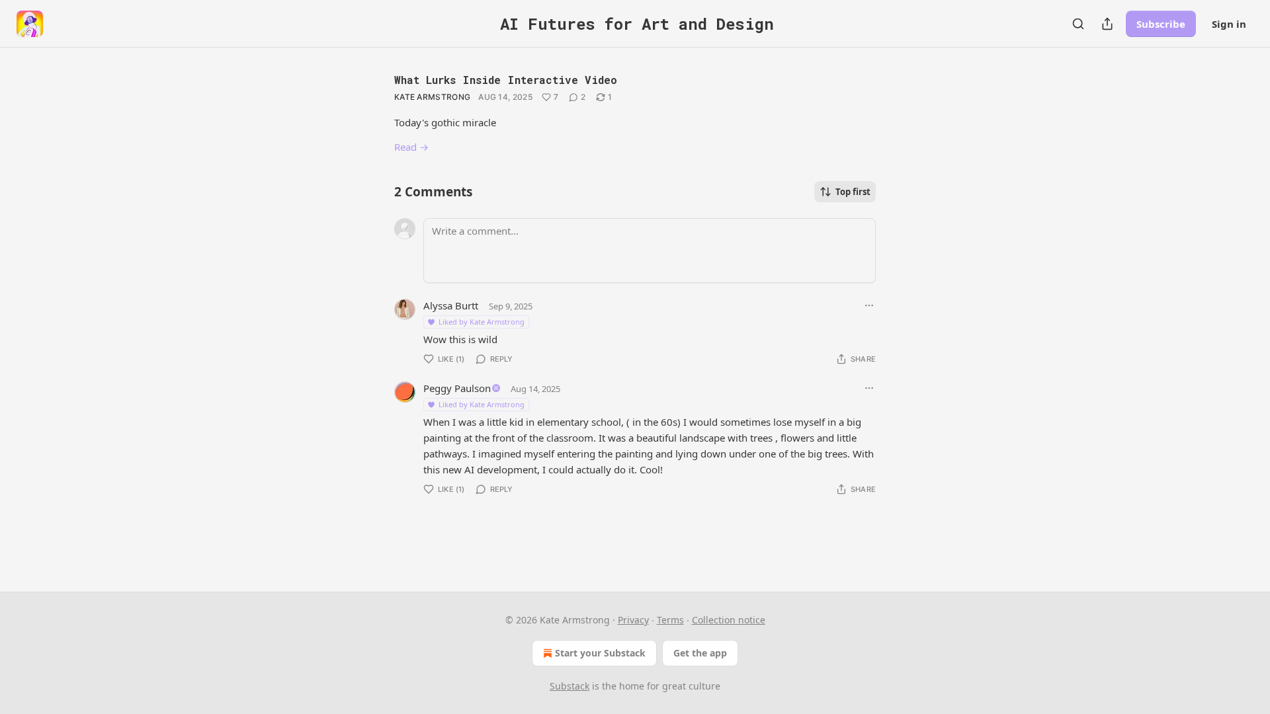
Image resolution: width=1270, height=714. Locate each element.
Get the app (700, 653)
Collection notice (728, 620)
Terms (670, 620)
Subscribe (1160, 23)
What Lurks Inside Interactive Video (505, 80)
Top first (852, 192)
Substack (569, 686)
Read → (411, 146)
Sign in (1229, 23)
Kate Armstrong (432, 97)
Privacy (633, 620)
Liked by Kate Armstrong (482, 322)
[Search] (1078, 24)
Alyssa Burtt (450, 305)
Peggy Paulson (457, 388)
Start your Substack (600, 653)
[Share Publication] (1107, 24)
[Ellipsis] (869, 305)
